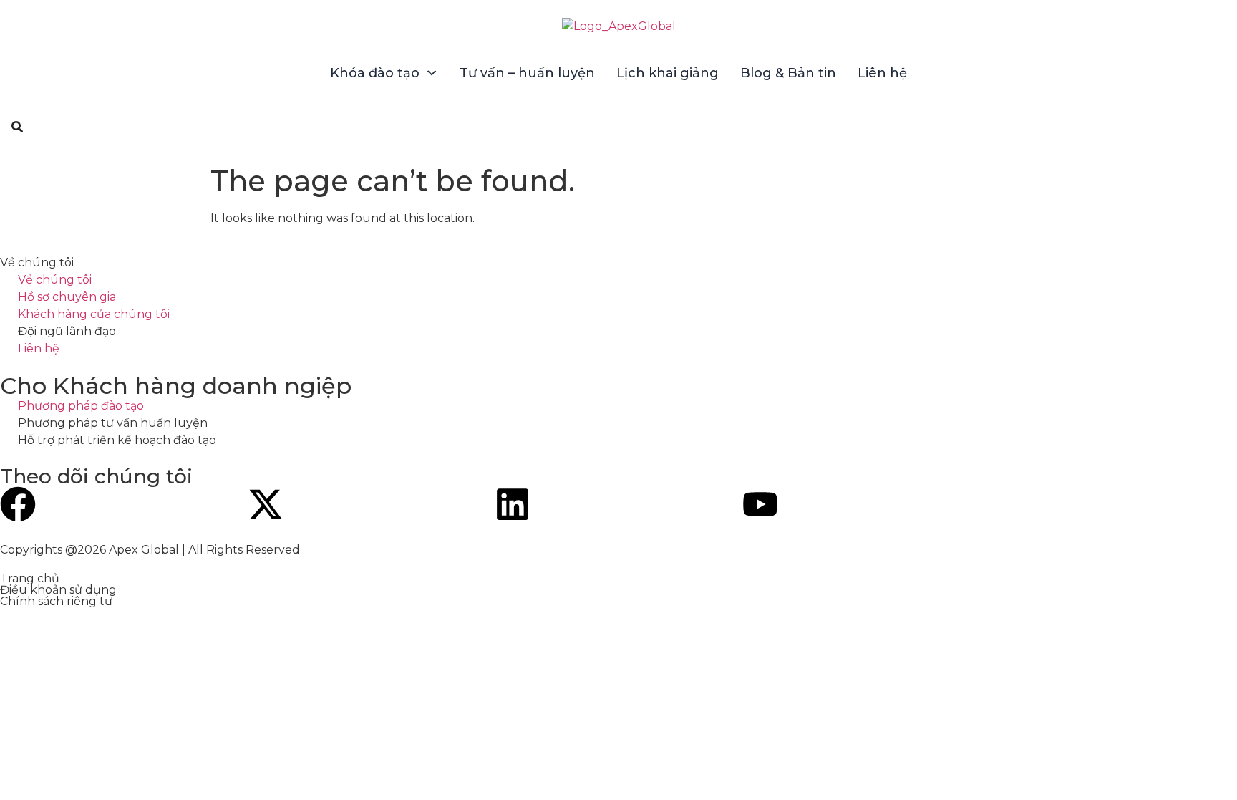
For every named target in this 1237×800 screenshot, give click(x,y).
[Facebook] (18, 504)
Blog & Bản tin (788, 73)
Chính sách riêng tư (56, 601)
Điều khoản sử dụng (58, 590)
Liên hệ (882, 73)
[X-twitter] (265, 504)
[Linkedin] (512, 504)
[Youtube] (760, 504)
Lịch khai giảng (667, 73)
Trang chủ (29, 578)
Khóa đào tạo (374, 73)
